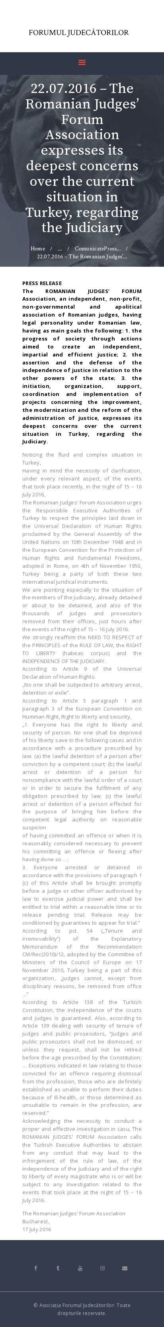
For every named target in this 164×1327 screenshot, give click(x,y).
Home (38, 248)
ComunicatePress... (98, 248)
